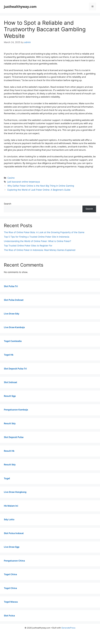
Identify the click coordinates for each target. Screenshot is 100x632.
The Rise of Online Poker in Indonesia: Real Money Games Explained (39, 250)
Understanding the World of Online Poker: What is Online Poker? (37, 241)
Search (7, 203)
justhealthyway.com (20, 6)
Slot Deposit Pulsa (13, 437)
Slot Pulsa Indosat (13, 299)
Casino (11, 178)
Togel (7, 478)
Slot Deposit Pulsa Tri (15, 368)
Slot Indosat (10, 382)
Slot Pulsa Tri (11, 286)
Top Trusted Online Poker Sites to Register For (28, 245)
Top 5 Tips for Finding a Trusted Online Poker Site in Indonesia (36, 236)
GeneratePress (68, 628)
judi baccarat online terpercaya (23, 181)
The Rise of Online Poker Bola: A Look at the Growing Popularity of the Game (44, 232)
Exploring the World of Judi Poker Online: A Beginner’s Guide (38, 190)
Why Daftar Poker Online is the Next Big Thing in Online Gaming (40, 185)
